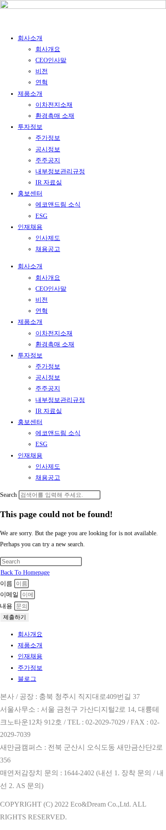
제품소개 (30, 93)
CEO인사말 (50, 60)
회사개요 (47, 49)
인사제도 (47, 238)
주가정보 (47, 138)
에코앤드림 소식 (58, 204)
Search (8, 495)
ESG (41, 216)
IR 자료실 (48, 182)
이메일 (10, 594)
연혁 (41, 82)
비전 (41, 71)
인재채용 (30, 227)
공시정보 (47, 149)
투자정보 (30, 127)
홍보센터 (30, 193)
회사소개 (30, 38)
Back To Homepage (25, 572)
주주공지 (47, 160)
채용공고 (47, 249)
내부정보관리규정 (60, 171)
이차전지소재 (54, 104)
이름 (7, 583)
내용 (7, 606)
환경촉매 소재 (54, 116)
